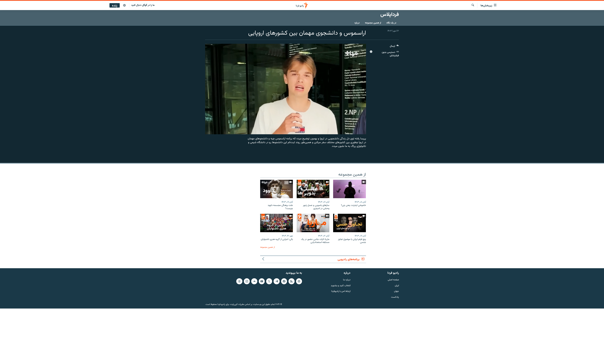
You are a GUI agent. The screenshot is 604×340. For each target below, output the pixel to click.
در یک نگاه (391, 23)
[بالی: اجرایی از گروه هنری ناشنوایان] (276, 223)
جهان (396, 291)
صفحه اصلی (393, 280)
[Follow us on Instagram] (247, 281)
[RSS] (291, 281)
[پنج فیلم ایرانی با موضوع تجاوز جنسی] (349, 223)
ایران (397, 285)
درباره (357, 23)
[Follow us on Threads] (239, 281)
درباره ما (346, 280)
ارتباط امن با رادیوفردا (340, 291)
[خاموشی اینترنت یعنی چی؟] (349, 189)
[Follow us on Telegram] (277, 281)
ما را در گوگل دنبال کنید (143, 5)
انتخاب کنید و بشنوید (340, 285)
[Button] (394, 47)
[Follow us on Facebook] (284, 281)
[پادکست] (124, 5)
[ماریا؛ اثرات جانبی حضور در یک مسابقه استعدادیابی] (313, 223)
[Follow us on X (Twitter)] (269, 281)
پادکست (395, 297)
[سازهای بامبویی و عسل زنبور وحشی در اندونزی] (313, 189)
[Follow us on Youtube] (262, 281)
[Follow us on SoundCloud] (254, 281)
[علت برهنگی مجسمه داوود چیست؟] (276, 189)
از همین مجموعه (373, 23)
